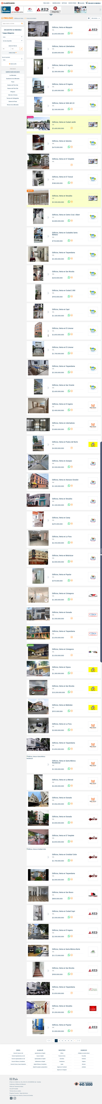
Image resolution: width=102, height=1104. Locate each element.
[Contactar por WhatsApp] (69, 34)
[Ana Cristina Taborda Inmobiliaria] (19, 9)
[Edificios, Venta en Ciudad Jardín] (38, 123)
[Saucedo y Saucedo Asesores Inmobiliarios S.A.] (7, 9)
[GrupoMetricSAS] (93, 406)
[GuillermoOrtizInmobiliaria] (93, 444)
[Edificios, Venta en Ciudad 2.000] (38, 292)
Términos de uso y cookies (15, 1091)
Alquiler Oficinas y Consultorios (40, 1064)
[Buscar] (22, 23)
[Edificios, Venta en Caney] (38, 519)
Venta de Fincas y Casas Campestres (18, 1064)
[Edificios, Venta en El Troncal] (38, 178)
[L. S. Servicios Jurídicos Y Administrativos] (32, 9)
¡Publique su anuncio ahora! (83, 1053)
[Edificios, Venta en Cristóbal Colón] (38, 857)
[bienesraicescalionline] (93, 463)
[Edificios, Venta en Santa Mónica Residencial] (38, 764)
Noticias (64, 3)
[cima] (93, 615)
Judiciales (84, 1067)
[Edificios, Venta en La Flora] (38, 538)
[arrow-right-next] (74, 1040)
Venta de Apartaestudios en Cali (18, 1058)
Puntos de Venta (61, 1056)
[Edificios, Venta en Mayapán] (38, 29)
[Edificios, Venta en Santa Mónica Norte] (38, 950)
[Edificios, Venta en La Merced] (38, 782)
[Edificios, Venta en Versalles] (38, 197)
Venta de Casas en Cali (18, 1053)
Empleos (84, 1061)
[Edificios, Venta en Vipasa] (38, 668)
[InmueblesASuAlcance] (93, 68)
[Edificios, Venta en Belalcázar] (38, 557)
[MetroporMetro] (93, 596)
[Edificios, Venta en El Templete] (38, 161)
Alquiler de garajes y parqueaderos (40, 1067)
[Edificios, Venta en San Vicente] (38, 386)
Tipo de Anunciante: (6, 57)
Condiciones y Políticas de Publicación (18, 1084)
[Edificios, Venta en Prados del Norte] (38, 443)
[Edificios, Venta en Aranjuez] (38, 462)
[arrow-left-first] (49, 1040)
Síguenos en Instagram (62, 1069)
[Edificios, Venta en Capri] (38, 311)
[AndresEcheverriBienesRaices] (93, 951)
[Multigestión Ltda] (70, 9)
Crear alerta (13, 64)
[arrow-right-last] (78, 1040)
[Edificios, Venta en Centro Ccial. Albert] (38, 216)
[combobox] (13, 23)
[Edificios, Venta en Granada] (38, 614)
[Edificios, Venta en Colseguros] (38, 595)
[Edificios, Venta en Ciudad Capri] (38, 912)
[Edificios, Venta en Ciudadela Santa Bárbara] (38, 235)
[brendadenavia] (93, 989)
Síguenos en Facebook (62, 1067)
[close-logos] (51, 13)
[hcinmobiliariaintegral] (93, 819)
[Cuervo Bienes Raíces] (57, 9)
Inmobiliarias (56, 3)
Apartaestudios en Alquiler (40, 1058)
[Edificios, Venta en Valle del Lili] (38, 104)
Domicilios (62, 1058)
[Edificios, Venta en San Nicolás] (38, 273)
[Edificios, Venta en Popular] (38, 576)
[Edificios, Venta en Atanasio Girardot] (38, 481)
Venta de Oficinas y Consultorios (18, 1061)
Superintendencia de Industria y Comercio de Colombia (21, 1095)
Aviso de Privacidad (14, 1088)
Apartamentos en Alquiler (40, 1053)
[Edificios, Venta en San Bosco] (38, 894)
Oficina (61, 1053)
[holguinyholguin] (93, 895)
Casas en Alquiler (40, 1056)
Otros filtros (12, 52)
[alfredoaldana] (93, 1008)
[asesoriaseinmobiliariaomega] (93, 652)
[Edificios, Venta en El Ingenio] (38, 66)
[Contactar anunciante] (71, 34)
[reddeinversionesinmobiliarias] (93, 30)
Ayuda (62, 1064)
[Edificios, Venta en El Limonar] (38, 329)
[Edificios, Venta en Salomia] (38, 142)
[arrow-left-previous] (53, 1040)
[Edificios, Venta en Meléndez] (38, 706)
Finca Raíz (46, 3)
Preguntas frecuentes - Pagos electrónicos (19, 1093)
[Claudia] (95, 9)
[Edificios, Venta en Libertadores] (38, 47)
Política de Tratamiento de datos (16, 1086)
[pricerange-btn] (21, 48)
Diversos (83, 1064)
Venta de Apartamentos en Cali (18, 1056)
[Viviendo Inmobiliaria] (45, 9)
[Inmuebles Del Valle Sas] (83, 9)
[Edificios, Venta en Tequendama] (38, 254)
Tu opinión (101, 550)
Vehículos (84, 1058)
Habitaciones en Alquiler (40, 1061)
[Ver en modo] (88, 18)
